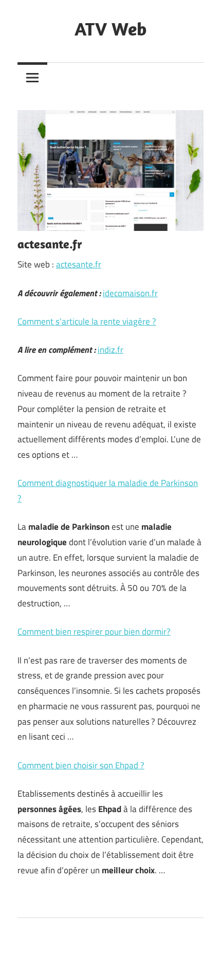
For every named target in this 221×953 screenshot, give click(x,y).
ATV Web (110, 28)
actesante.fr (78, 264)
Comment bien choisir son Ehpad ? (80, 765)
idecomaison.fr (130, 293)
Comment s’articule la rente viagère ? (86, 321)
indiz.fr (110, 349)
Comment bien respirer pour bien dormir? (94, 631)
